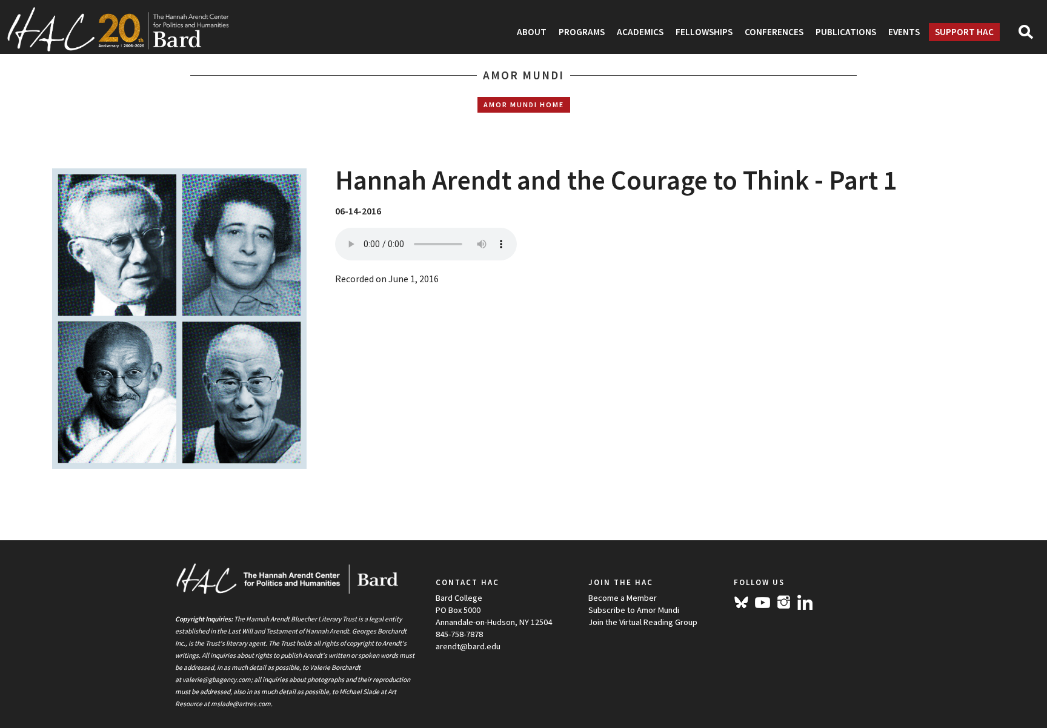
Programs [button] (582, 32)
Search (1031, 36)
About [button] (532, 32)
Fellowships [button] (704, 32)
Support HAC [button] (964, 32)
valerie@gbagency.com (216, 679)
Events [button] (904, 32)
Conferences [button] (774, 32)
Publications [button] (846, 32)
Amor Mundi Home (524, 104)
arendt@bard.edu (468, 646)
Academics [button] (640, 32)
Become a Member (622, 597)
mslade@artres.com (241, 704)
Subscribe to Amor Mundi (633, 609)
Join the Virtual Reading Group (642, 622)
